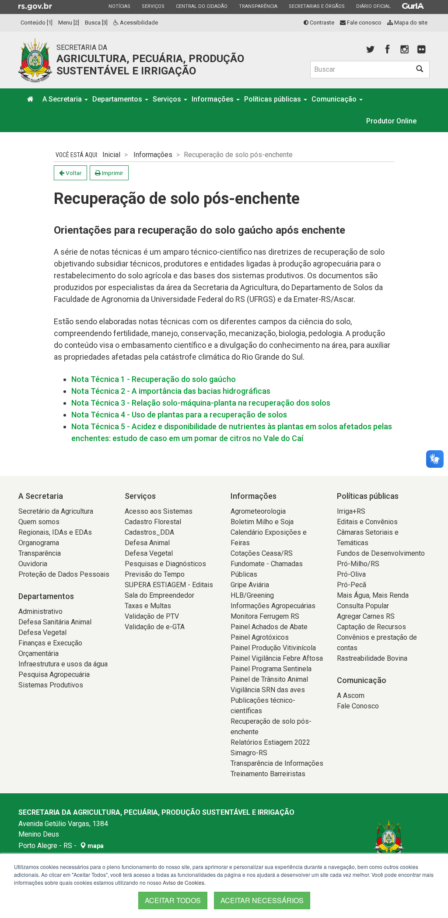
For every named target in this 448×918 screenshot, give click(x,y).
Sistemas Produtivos (50, 685)
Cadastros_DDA (149, 532)
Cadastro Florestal (153, 522)
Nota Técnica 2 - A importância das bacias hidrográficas (170, 391)
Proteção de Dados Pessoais (63, 574)
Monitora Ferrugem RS (265, 616)
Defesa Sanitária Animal (54, 622)
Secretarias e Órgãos (316, 6)
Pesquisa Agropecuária (54, 674)
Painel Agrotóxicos (260, 637)
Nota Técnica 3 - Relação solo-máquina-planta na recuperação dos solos (200, 402)
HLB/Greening (252, 595)
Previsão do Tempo (155, 574)
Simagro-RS (249, 753)
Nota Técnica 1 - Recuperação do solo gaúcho (153, 379)
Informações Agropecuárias (273, 606)
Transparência (257, 6)
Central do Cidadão (201, 6)
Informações (213, 99)
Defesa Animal (147, 543)
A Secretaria (63, 99)
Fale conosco (364, 22)
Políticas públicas (273, 99)
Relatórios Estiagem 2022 (270, 742)
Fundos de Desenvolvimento (381, 553)
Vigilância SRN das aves (268, 690)
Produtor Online (391, 121)
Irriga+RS (351, 511)
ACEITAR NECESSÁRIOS (262, 900)
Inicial (111, 155)
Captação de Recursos (371, 627)
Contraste (321, 22)
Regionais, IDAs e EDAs (55, 532)
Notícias (119, 6)
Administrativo (40, 611)
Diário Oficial (373, 6)
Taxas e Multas (148, 606)
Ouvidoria (32, 564)
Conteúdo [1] (36, 22)
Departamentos (118, 99)
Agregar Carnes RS (366, 616)
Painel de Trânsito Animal (269, 679)
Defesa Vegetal (42, 632)
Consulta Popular (363, 606)
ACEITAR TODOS (173, 900)
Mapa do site (410, 22)
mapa (95, 845)
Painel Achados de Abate (269, 627)
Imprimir (112, 172)
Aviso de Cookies (183, 882)
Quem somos (39, 522)
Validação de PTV (152, 616)
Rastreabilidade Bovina (372, 658)
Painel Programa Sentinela (271, 669)
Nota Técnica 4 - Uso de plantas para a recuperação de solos (179, 414)
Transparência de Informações (277, 763)
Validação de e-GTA (155, 627)
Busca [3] (96, 22)
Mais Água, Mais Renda (373, 595)
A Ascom (350, 695)
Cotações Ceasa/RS (262, 553)
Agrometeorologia (258, 511)
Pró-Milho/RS (358, 564)
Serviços (152, 6)
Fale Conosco (358, 706)
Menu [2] (68, 22)
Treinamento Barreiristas (268, 774)
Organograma (38, 543)
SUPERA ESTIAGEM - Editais (169, 585)
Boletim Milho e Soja (262, 522)
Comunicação (335, 99)
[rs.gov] (35, 6)
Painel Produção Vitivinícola (273, 648)
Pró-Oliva (351, 574)
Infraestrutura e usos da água (63, 664)
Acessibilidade (138, 22)
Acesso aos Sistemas (158, 511)
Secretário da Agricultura (55, 511)
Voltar (73, 172)
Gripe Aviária (250, 585)
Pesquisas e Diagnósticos (165, 564)
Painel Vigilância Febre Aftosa (277, 658)
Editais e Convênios (367, 522)
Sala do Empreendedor (159, 595)
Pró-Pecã (351, 585)
